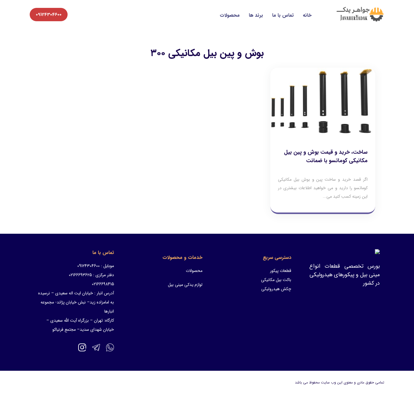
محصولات (230, 15)
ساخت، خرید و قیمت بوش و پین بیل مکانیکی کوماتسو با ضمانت (326, 156)
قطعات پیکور (280, 270)
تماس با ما (283, 15)
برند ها (256, 15)
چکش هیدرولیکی (276, 289)
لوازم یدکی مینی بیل (185, 284)
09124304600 (49, 14)
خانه (307, 15)
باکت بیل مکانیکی (276, 279)
